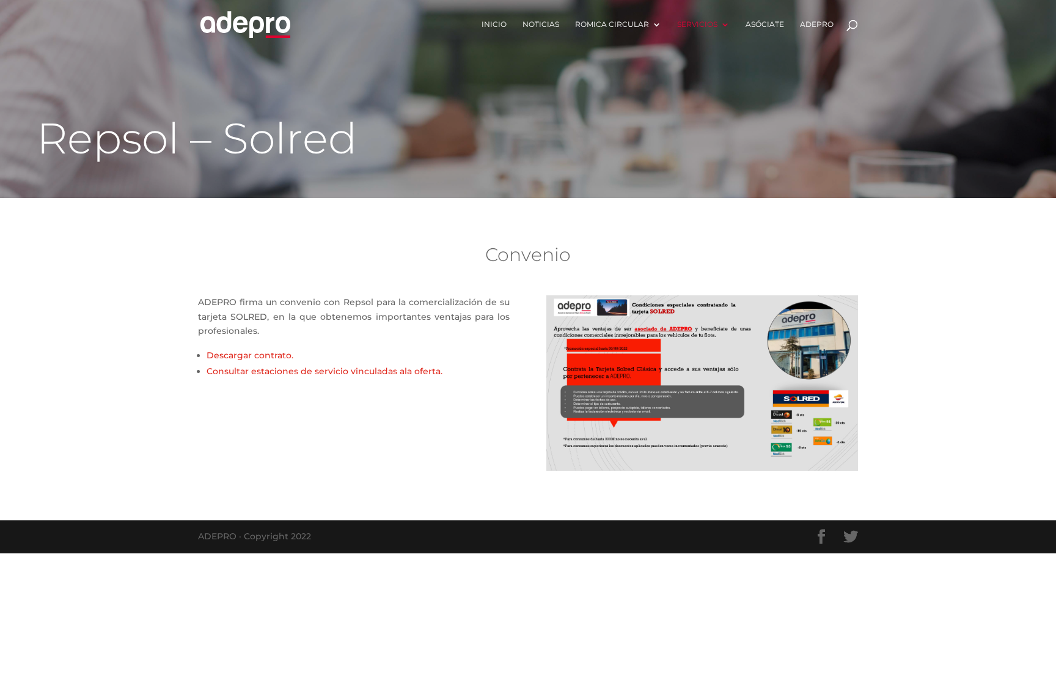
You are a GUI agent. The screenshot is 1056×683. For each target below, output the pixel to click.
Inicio (494, 24)
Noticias (540, 24)
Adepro (817, 24)
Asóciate (765, 24)
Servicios (697, 24)
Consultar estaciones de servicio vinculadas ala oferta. (324, 371)
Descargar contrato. (250, 355)
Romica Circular (612, 24)
